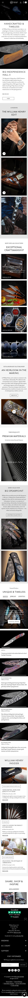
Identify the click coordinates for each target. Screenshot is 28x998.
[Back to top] (25, 919)
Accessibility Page (10, 992)
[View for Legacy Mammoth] (20, 138)
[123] (14, 639)
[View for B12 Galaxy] (7, 179)
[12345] (14, 698)
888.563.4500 (17, 932)
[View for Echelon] (11, 130)
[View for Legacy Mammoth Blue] (17, 182)
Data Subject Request (9, 983)
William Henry (19, 976)
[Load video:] (14, 411)
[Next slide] (26, 13)
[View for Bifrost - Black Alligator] (14, 172)
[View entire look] (4, 153)
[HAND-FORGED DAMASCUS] (8, 50)
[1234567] (14, 667)
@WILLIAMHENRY (14, 889)
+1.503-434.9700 (19, 936)
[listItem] (20, 983)
